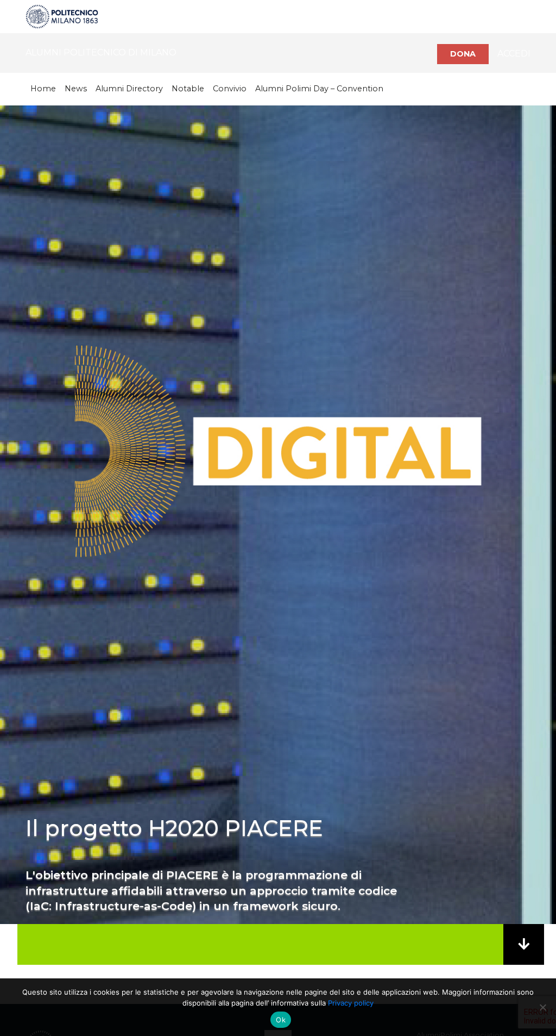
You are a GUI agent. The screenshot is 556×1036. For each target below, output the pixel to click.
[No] (542, 1007)
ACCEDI (513, 53)
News (76, 88)
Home (43, 88)
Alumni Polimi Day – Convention (319, 88)
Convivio (230, 88)
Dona (463, 54)
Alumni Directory (129, 88)
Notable (188, 88)
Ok (281, 1019)
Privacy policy (351, 1002)
